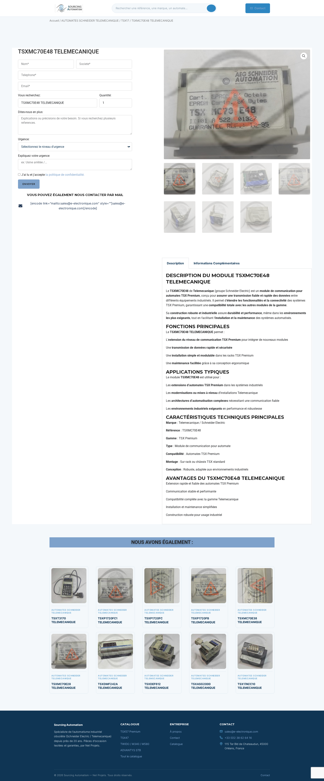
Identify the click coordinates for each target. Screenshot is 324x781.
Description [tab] (175, 263)
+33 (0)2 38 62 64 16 (238, 737)
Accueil (54, 20)
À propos (176, 731)
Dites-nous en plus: (30, 112)
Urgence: (23, 139)
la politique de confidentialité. (65, 174)
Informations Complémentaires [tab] (217, 263)
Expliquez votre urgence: (34, 156)
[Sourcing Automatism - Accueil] (68, 8)
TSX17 (125, 20)
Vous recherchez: (29, 95)
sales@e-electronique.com (241, 731)
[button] (303, 56)
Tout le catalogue (131, 756)
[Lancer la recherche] (211, 8)
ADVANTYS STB (130, 750)
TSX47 (124, 737)
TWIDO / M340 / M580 (134, 744)
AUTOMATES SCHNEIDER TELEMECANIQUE (90, 20)
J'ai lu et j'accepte (52, 174)
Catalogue (176, 744)
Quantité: (105, 95)
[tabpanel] (237, 396)
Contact (260, 8)
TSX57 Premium (130, 731)
